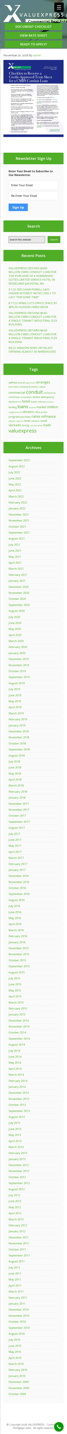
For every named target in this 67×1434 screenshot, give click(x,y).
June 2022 (15, 478)
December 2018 (19, 731)
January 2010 (17, 1376)
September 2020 (19, 605)
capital (42, 386)
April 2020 (15, 635)
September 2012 (19, 1183)
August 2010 (17, 1334)
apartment (30, 383)
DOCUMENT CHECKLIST (33, 27)
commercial (17, 392)
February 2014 (18, 1081)
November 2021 (19, 520)
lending (13, 407)
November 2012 (19, 1171)
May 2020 (15, 629)
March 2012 (16, 1219)
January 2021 (17, 581)
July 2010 (14, 1340)
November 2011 (19, 1243)
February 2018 (18, 792)
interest (42, 401)
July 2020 (14, 617)
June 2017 (15, 840)
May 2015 (15, 990)
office (37, 412)
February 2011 (18, 1298)
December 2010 (19, 1309)
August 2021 (17, 538)
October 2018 (17, 743)
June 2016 (15, 912)
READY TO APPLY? (33, 44)
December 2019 (19, 659)
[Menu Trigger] (59, 7)
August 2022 (17, 466)
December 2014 (19, 1020)
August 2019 (17, 683)
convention (26, 397)
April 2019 (15, 707)
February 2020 (18, 647)
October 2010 (17, 1322)
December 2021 (19, 514)
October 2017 (17, 816)
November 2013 (19, 1099)
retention (35, 421)
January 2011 (17, 1303)
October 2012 (17, 1177)
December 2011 (19, 1237)
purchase (25, 416)
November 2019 (19, 665)
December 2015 (19, 948)
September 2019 (19, 677)
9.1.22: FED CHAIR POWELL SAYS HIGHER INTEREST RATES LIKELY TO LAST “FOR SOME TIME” (32, 293)
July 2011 (14, 1267)
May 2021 (15, 557)
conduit (34, 392)
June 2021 (15, 550)
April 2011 (15, 1285)
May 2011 (15, 1279)
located (32, 407)
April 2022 (15, 490)
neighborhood (15, 412)
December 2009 (19, 1382)
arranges (43, 382)
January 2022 (17, 508)
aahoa (13, 382)
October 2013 (17, 1105)
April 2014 (15, 1069)
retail (27, 421)
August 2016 (17, 900)
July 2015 (14, 978)
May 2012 (15, 1207)
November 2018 (19, 737)
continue (14, 397)
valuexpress (23, 430)
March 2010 (16, 1364)
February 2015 (18, 1008)
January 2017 (17, 870)
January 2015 (17, 1014)
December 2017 (19, 804)
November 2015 (19, 954)
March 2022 (16, 496)
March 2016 (16, 930)
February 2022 (18, 502)
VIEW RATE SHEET (33, 35)
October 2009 (17, 1394)
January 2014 (17, 1087)
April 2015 (15, 996)
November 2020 (19, 593)
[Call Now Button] (59, 1426)
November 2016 (19, 882)
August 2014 (17, 1044)
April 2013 (15, 1141)
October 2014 (17, 1032)
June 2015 (15, 984)
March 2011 (16, 1291)
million (52, 406)
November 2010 (19, 1316)
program (14, 417)
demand (13, 401)
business (33, 386)
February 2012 (18, 1225)
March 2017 (16, 858)
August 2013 (17, 1117)
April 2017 (15, 852)
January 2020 (17, 653)
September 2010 (19, 1328)
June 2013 (15, 1129)
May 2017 (15, 846)
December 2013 (19, 1093)
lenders (50, 402)
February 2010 (18, 1370)
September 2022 (19, 460)
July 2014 (14, 1051)
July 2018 (14, 761)
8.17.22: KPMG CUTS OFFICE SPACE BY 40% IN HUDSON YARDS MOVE (33, 305)
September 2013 (19, 1111)
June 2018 (15, 767)
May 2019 (15, 701)
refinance (48, 416)
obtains (28, 412)
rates (35, 416)
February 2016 (18, 936)
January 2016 (17, 942)
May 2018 (15, 773)
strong (25, 425)
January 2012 (17, 1231)
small (43, 421)
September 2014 (19, 1038)
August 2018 (17, 755)
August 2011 (17, 1261)
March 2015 (16, 1002)
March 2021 (16, 569)
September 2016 (19, 894)
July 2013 (14, 1123)
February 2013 (18, 1153)
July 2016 (14, 906)
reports (19, 421)
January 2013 (17, 1159)
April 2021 (15, 563)
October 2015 (17, 960)
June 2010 (15, 1346)
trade (47, 425)
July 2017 (14, 834)
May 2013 (15, 1135)
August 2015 (17, 972)
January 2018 (17, 797)
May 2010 (15, 1352)
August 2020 (17, 611)
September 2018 (19, 749)
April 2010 (15, 1358)
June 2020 (15, 623)
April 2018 (15, 779)
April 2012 (15, 1213)
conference (50, 392)
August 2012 (17, 1189)
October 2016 (17, 888)
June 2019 (15, 695)
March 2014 (16, 1075)
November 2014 (19, 1026)
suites (39, 425)
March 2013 (16, 1147)
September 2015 (19, 966)
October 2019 (17, 671)
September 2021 (19, 532)
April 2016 (15, 924)
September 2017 (19, 822)
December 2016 (19, 876)
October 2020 (17, 599)
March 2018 (16, 785)
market (41, 407)
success (33, 425)
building (24, 386)
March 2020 (16, 641)
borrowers (14, 386)
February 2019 (18, 719)
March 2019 (16, 713)
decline (36, 397)
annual (21, 382)
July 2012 (14, 1195)
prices (44, 412)
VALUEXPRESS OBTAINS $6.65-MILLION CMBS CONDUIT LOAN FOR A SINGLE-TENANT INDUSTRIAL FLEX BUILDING (33, 318)
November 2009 (19, 1388)
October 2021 (17, 526)
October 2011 (17, 1249)
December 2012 (19, 1165)
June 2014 (15, 1057)
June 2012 (15, 1201)
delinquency (47, 397)
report (12, 420)
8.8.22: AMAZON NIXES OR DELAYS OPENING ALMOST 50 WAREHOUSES (32, 350)
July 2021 (14, 545)
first (19, 402)
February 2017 (18, 864)
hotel (26, 401)
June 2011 (15, 1273)
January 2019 (17, 725)
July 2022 (14, 472)
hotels (34, 401)
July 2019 (14, 689)
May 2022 (15, 484)
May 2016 (15, 918)
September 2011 (19, 1255)
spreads (15, 425)
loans (23, 406)
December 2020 (19, 587)
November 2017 (19, 810)
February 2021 (18, 575)
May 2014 (15, 1062)
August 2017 (17, 828)
